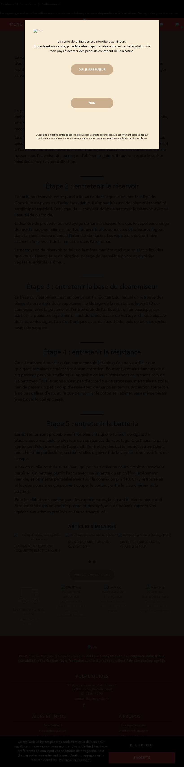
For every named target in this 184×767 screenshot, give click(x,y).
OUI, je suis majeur (92, 69)
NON (92, 103)
